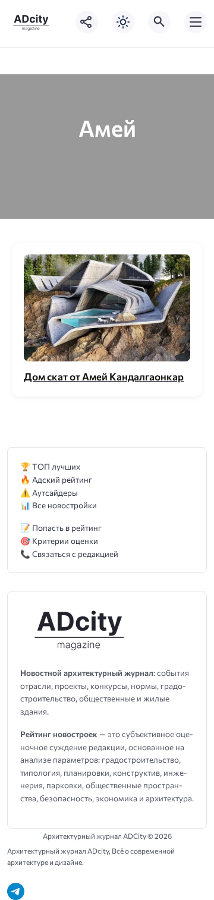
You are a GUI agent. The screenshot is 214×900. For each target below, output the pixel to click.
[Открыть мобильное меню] (195, 22)
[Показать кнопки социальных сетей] (86, 22)
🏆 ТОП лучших (50, 466)
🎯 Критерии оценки (59, 541)
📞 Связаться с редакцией (69, 554)
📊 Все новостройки (58, 505)
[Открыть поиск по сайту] (159, 22)
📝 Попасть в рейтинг (61, 528)
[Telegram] (15, 891)
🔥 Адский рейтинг (56, 479)
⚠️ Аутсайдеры (49, 492)
